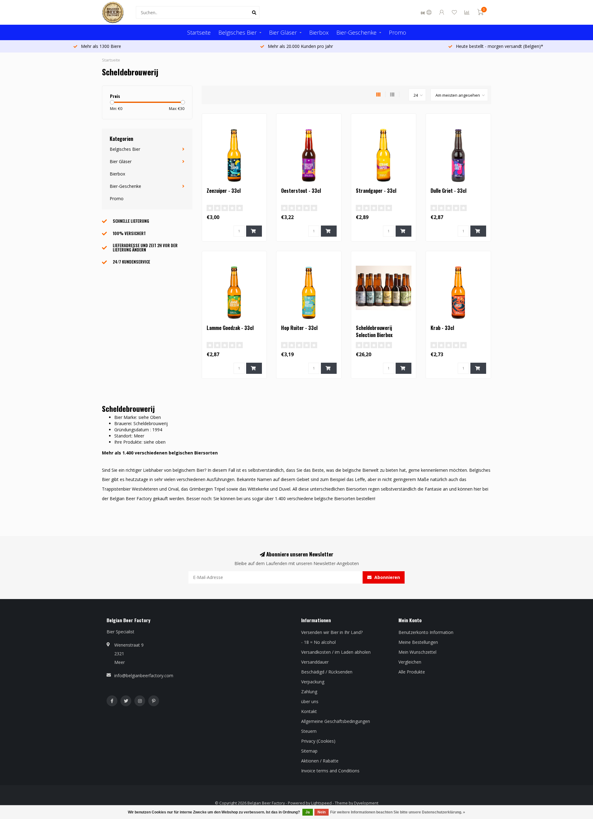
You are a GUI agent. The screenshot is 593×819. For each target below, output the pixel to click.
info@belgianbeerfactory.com (143, 675)
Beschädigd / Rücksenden (326, 672)
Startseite (199, 32)
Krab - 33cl (442, 327)
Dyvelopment (366, 803)
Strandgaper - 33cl (376, 190)
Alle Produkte (411, 672)
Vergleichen (409, 662)
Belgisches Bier (237, 32)
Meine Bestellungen (418, 642)
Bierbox (319, 32)
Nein (322, 812)
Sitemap (309, 751)
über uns (309, 701)
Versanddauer (315, 662)
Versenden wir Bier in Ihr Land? (332, 632)
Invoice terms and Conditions (330, 771)
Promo (397, 32)
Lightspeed (321, 803)
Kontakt (309, 711)
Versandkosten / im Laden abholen (336, 652)
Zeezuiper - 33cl (224, 190)
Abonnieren (386, 577)
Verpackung (312, 682)
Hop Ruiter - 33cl (299, 327)
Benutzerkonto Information (425, 632)
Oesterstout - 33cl (301, 190)
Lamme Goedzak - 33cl (230, 327)
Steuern (309, 731)
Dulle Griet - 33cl (448, 190)
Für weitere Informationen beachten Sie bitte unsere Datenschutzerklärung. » (397, 812)
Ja (307, 812)
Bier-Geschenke (356, 32)
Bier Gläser (283, 32)
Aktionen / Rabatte (320, 761)
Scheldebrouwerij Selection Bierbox (374, 331)
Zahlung (309, 691)
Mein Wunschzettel (417, 652)
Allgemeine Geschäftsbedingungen (335, 721)
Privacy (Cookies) (318, 741)
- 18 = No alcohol (318, 642)
